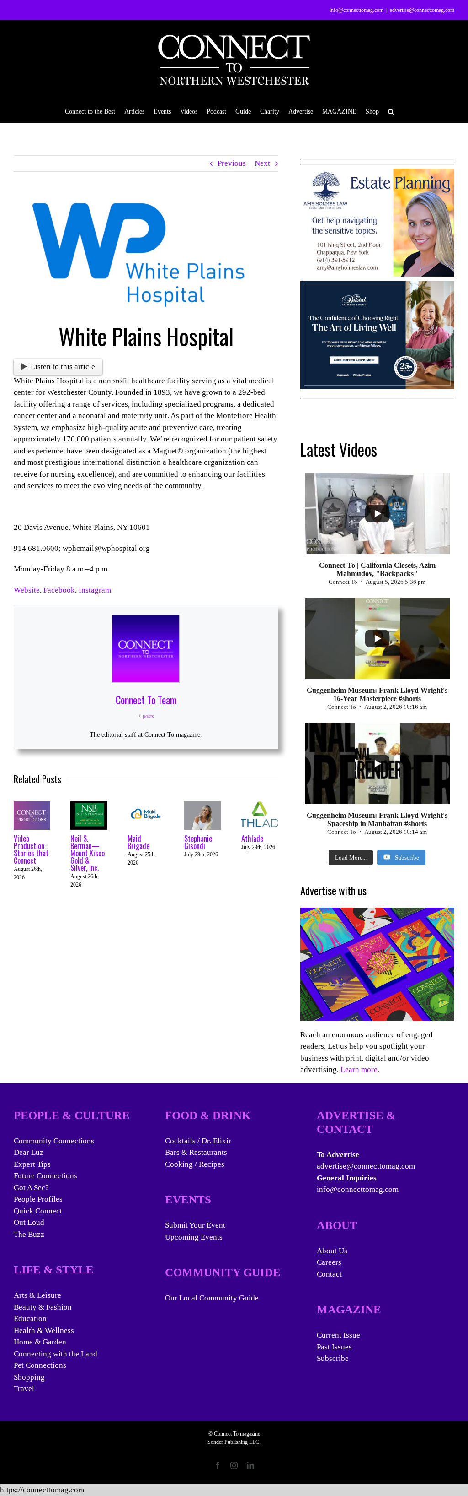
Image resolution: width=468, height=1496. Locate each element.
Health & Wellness (44, 1330)
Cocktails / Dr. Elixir (198, 1141)
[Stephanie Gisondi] (202, 805)
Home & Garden (40, 1342)
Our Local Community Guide (212, 1298)
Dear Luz (28, 1152)
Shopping (29, 1377)
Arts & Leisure (37, 1295)
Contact (329, 1274)
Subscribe (333, 1358)
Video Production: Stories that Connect (31, 849)
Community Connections (54, 1141)
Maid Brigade (138, 842)
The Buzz (29, 1234)
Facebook (59, 590)
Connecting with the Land (55, 1353)
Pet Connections (40, 1365)
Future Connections (45, 1175)
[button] (391, 111)
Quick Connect (38, 1211)
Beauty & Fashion (43, 1307)
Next (262, 163)
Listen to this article (63, 366)
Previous (232, 163)
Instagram (95, 590)
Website (27, 590)
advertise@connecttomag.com (422, 10)
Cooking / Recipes (194, 1164)
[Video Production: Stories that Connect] (32, 805)
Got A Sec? (31, 1187)
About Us (332, 1250)
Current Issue (338, 1335)
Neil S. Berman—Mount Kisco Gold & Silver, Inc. (87, 853)
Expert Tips (32, 1164)
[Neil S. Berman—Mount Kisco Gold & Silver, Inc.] (88, 805)
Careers (329, 1262)
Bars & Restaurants (196, 1152)
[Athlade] (259, 805)
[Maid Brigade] (146, 805)
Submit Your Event (195, 1225)
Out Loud (29, 1222)
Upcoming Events (194, 1237)
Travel (24, 1388)
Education (30, 1318)
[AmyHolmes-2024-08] (377, 174)
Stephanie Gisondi (198, 842)
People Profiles (38, 1199)
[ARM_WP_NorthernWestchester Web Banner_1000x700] (377, 287)
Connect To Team (146, 699)
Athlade (252, 838)
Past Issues (334, 1347)
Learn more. (359, 1069)
